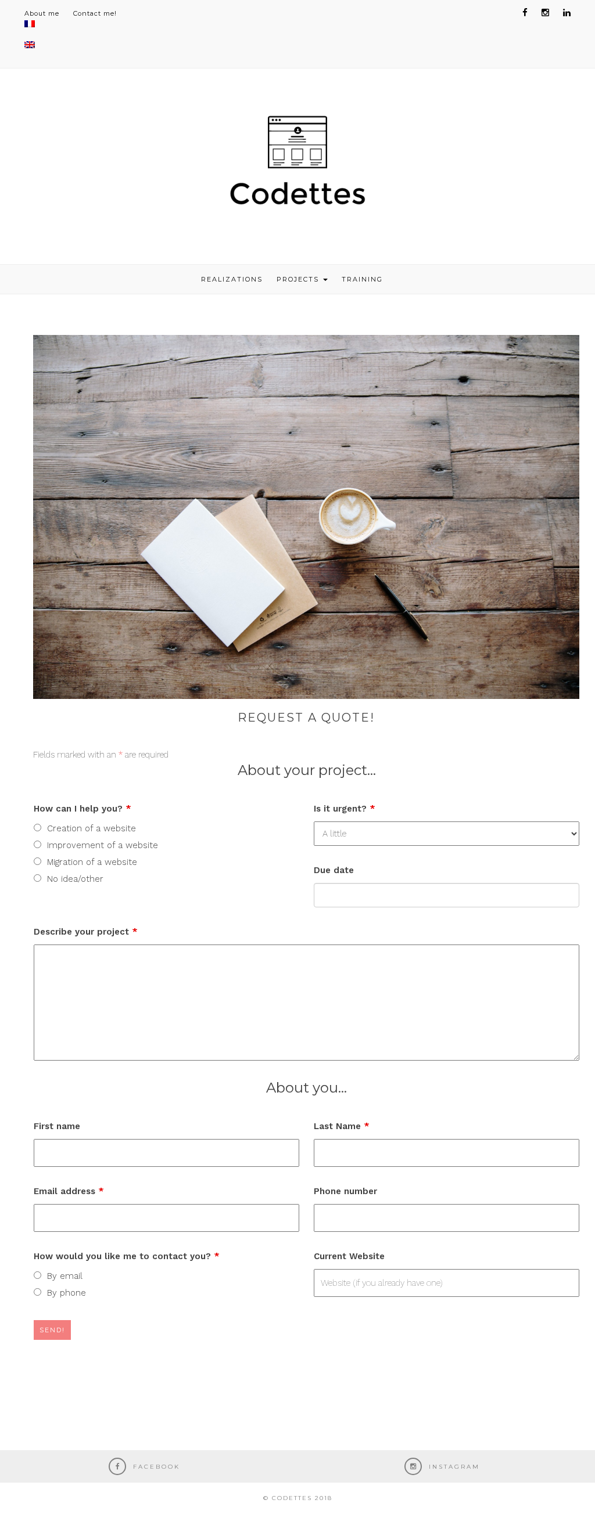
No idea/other (75, 879)
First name (57, 1126)
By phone (66, 1293)
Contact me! (95, 13)
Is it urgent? (344, 808)
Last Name (342, 1126)
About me (41, 13)
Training (362, 279)
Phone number (345, 1191)
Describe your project (86, 932)
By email (65, 1276)
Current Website (349, 1256)
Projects (299, 279)
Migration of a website (92, 862)
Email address (69, 1191)
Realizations (232, 279)
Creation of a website (91, 828)
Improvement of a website (102, 845)
